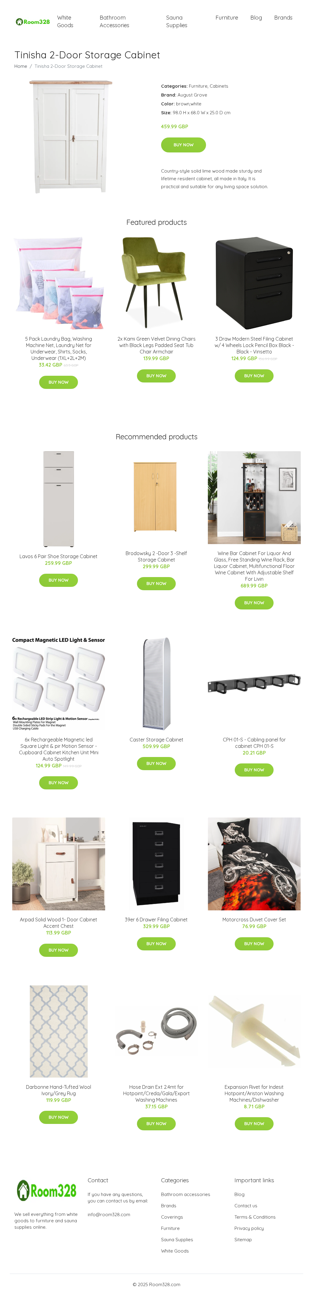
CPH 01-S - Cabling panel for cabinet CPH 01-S (254, 743)
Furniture (226, 17)
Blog (256, 17)
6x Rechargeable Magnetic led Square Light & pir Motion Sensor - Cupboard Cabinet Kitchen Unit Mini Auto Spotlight (58, 749)
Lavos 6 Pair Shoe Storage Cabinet (59, 556)
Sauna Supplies (176, 21)
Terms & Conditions (255, 1217)
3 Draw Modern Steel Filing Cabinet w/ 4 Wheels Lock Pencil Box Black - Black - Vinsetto (254, 345)
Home (20, 66)
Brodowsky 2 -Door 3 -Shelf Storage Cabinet (156, 556)
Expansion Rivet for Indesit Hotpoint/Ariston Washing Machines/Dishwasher (254, 1093)
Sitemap (243, 1239)
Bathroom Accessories (114, 21)
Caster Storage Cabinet (156, 740)
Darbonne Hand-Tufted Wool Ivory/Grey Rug (58, 1090)
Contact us (245, 1206)
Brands (283, 17)
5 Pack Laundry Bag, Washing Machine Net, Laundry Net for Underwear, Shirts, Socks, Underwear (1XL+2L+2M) (58, 348)
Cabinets (219, 86)
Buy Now (183, 145)
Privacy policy (249, 1228)
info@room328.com (109, 1214)
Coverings (172, 1217)
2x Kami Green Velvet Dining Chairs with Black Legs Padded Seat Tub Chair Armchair (156, 345)
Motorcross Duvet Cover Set (254, 919)
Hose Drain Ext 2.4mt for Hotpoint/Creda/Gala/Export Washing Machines (156, 1093)
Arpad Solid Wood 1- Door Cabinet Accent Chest (58, 922)
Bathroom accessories (185, 1194)
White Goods (65, 21)
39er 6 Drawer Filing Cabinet (156, 919)
